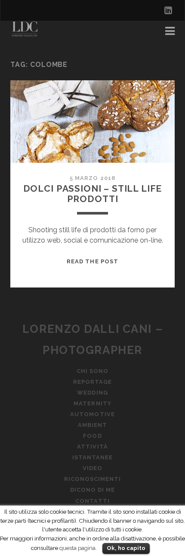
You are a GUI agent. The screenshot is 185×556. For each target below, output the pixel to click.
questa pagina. (78, 547)
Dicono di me (92, 489)
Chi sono (92, 371)
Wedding (92, 392)
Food (92, 436)
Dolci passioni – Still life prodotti (92, 193)
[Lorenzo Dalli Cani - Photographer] (26, 33)
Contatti (92, 501)
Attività (92, 446)
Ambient (92, 425)
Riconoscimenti (92, 479)
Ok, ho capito (126, 548)
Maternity (92, 403)
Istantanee (92, 457)
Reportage (92, 382)
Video (92, 468)
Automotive (92, 414)
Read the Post (92, 261)
